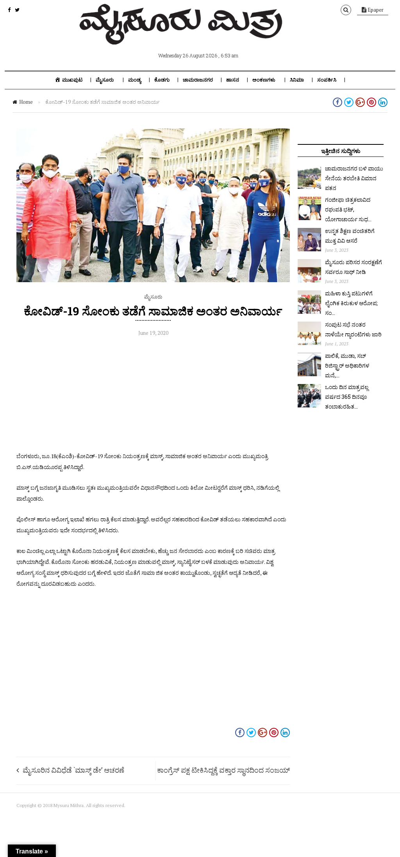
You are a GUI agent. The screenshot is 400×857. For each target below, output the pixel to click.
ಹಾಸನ (232, 79)
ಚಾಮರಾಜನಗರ (198, 79)
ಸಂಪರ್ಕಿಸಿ (326, 79)
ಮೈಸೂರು (105, 79)
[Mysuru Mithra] (182, 35)
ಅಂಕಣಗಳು (263, 79)
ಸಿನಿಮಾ (297, 79)
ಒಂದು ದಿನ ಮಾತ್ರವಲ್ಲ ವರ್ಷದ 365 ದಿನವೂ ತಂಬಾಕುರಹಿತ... (346, 396)
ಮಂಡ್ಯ (134, 79)
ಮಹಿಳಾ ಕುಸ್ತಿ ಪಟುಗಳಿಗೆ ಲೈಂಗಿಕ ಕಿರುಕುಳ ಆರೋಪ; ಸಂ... (351, 303)
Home (26, 101)
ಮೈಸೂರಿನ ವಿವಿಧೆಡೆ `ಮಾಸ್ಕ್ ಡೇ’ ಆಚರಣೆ (75, 770)
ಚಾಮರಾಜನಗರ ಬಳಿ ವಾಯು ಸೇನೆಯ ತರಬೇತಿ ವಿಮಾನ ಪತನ (354, 178)
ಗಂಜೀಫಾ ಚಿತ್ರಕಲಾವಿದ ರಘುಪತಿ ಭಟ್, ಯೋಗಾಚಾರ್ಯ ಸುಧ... (348, 209)
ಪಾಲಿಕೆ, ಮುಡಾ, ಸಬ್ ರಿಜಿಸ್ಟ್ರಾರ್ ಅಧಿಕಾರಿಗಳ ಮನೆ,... (347, 365)
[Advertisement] (153, 396)
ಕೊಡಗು (162, 79)
